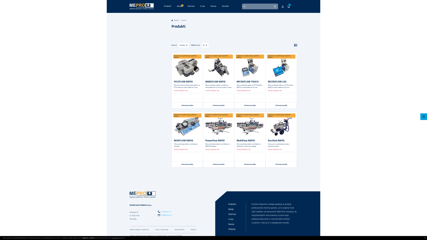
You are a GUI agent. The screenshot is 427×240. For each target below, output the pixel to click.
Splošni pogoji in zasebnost (139, 229)
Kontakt (225, 6)
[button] (283, 6)
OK (425, 238)
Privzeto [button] (182, 45)
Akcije (231, 209)
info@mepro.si (166, 215)
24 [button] (204, 45)
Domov (176, 20)
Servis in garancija (161, 229)
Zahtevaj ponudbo (187, 105)
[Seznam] (295, 45)
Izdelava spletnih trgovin (138, 236)
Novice (213, 6)
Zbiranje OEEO (179, 229)
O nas (202, 6)
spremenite (115, 238)
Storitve (191, 6)
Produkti (167, 6)
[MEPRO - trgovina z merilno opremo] (142, 6)
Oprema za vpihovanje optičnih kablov (185, 56)
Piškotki (193, 229)
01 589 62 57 (166, 211)
